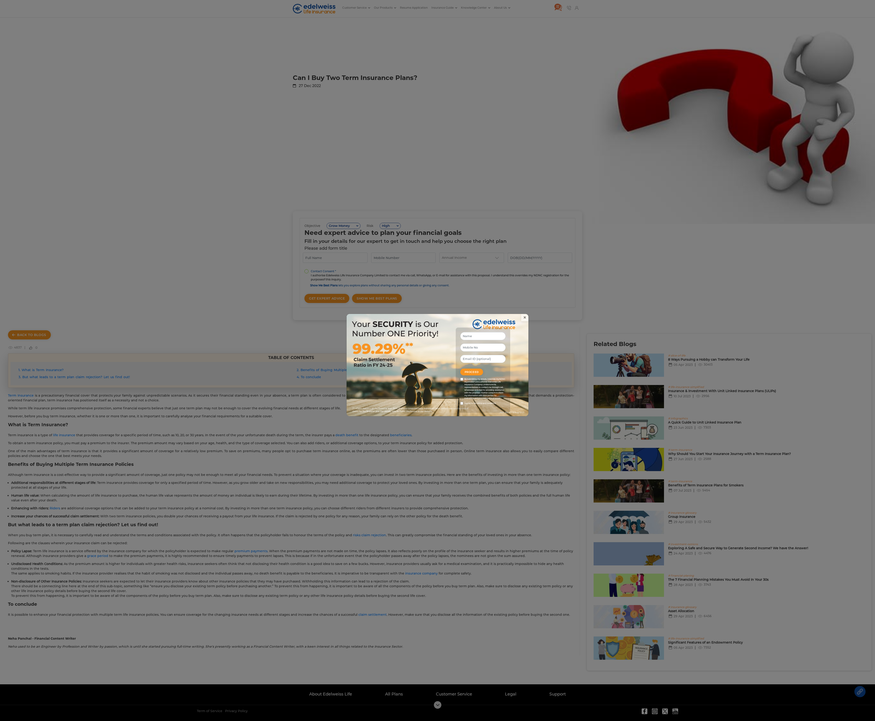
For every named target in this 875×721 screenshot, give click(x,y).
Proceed (472, 372)
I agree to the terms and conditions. (480, 403)
